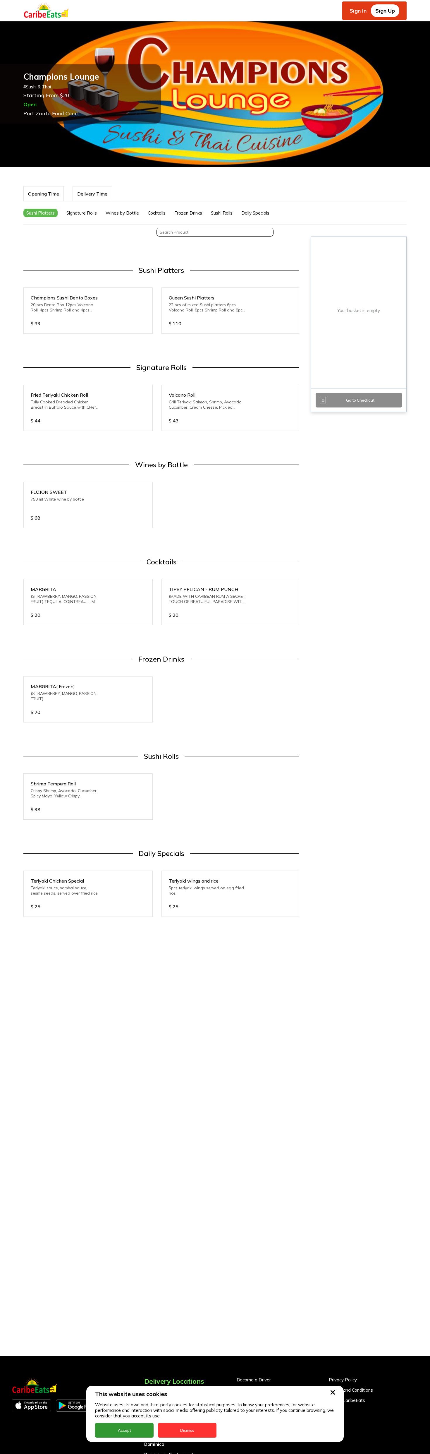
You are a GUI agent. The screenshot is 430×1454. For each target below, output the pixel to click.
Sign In (358, 10)
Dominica (154, 1444)
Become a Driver (254, 1380)
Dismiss (187, 1430)
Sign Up (385, 10)
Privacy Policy (343, 1380)
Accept (124, 1430)
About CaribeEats (347, 1400)
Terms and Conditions (351, 1390)
